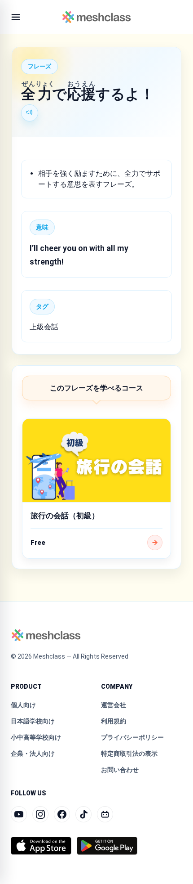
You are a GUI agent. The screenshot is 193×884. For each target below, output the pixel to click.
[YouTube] (19, 814)
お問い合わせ (120, 769)
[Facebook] (62, 814)
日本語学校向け (33, 721)
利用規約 (113, 721)
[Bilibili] (105, 814)
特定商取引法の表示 (129, 753)
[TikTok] (83, 814)
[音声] (29, 112)
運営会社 (113, 705)
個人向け (23, 705)
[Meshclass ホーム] (96, 17)
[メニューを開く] (15, 17)
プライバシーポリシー (132, 737)
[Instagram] (40, 814)
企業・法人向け (33, 753)
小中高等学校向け (36, 737)
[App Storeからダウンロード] (41, 846)
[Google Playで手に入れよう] (107, 846)
